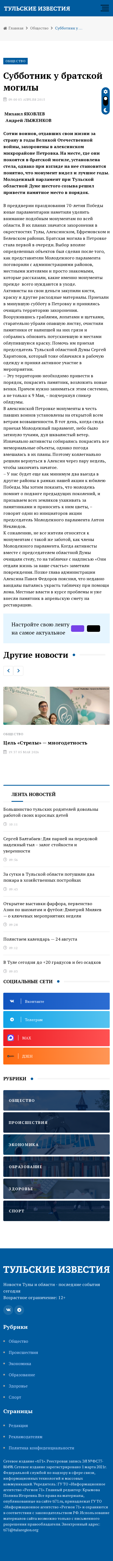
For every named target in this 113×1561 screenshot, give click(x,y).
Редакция (18, 1426)
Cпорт (15, 1397)
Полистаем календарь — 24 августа (40, 939)
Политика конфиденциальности (41, 1448)
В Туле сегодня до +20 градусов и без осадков (52, 962)
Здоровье (18, 1386)
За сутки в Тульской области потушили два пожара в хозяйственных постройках (48, 877)
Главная (16, 28)
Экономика (20, 1364)
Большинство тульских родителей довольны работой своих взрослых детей (50, 812)
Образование (22, 1375)
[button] (8, 671)
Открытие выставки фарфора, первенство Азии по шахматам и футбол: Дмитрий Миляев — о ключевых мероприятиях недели (52, 910)
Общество (39, 28)
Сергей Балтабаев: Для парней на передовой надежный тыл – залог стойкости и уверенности (50, 845)
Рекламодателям (26, 1437)
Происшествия (23, 1352)
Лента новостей (34, 794)
